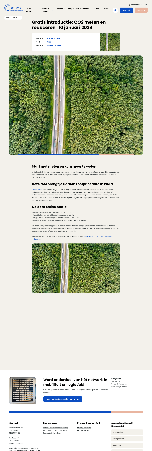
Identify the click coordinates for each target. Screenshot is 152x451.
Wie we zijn (115, 381)
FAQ (146, 4)
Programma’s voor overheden (55, 430)
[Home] (13, 8)
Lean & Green (37, 189)
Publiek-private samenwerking (55, 427)
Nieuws (96, 9)
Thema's (61, 9)
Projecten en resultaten (78, 9)
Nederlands (135, 5)
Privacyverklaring (84, 427)
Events (106, 9)
